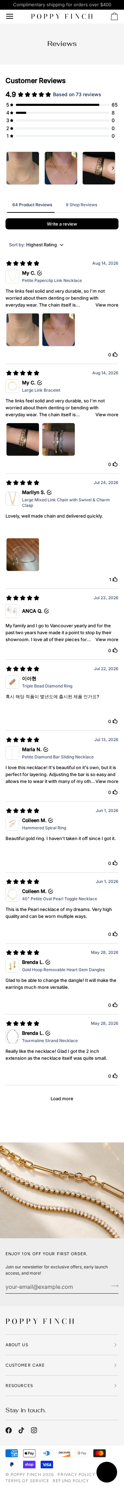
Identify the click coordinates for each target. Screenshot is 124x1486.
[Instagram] (34, 1430)
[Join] (112, 1286)
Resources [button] (19, 1385)
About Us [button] (17, 1344)
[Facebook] (9, 1430)
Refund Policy (71, 1480)
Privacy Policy (76, 1474)
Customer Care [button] (25, 1365)
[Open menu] (16, 17)
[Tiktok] (21, 1430)
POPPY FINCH (26, 1474)
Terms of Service (27, 1480)
